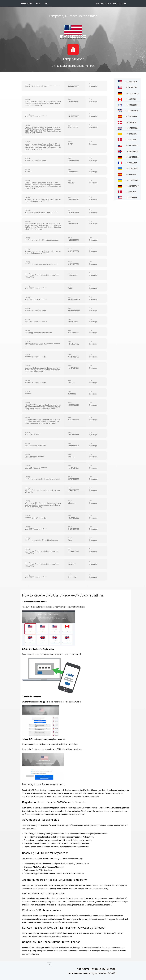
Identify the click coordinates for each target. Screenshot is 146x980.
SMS (70, 540)
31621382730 (73, 357)
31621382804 (73, 251)
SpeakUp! (71, 564)
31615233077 (73, 333)
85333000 (72, 394)
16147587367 (73, 368)
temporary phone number (109, 825)
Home (38, 3)
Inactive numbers (103, 3)
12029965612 (73, 160)
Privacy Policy (98, 968)
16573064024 (73, 223)
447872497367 (74, 299)
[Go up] (49, 964)
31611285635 (73, 127)
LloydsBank (72, 275)
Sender (70, 84)
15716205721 (73, 434)
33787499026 (73, 479)
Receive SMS (26, 3)
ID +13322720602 (73, 36)
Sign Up (116, 3)
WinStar (71, 183)
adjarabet (72, 503)
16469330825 (73, 240)
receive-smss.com (78, 973)
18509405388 (73, 518)
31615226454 (73, 420)
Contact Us (83, 968)
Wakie (70, 288)
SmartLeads (73, 322)
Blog (46, 3)
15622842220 (73, 172)
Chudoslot (72, 577)
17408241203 (73, 490)
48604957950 (73, 86)
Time (90, 84)
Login (123, 3)
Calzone (71, 383)
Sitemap (111, 968)
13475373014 (73, 199)
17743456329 (73, 551)
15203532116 (73, 101)
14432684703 (73, 446)
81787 (70, 144)
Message (27, 84)
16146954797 (73, 212)
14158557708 (73, 116)
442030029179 (74, 310)
